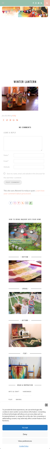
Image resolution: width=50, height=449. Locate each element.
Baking (19, 399)
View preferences (25, 441)
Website (7, 167)
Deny (25, 434)
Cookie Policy (23, 446)
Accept (25, 428)
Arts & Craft (14, 391)
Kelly (14, 116)
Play (10, 399)
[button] (46, 405)
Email (6, 161)
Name (6, 155)
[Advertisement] (25, 50)
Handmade (27, 391)
